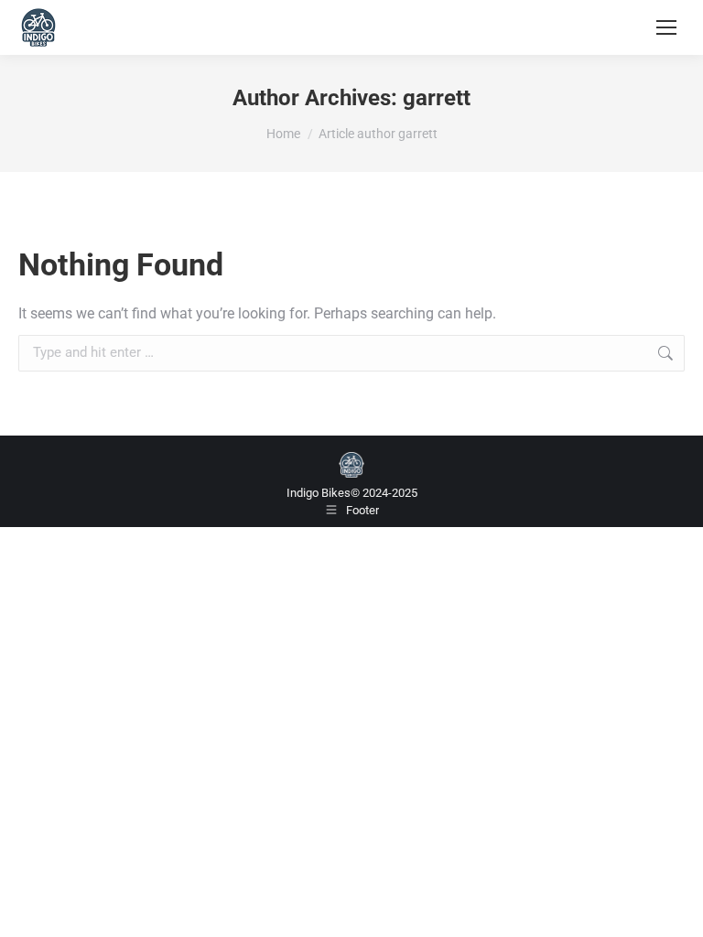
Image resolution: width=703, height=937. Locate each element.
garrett (436, 98)
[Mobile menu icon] (666, 27)
